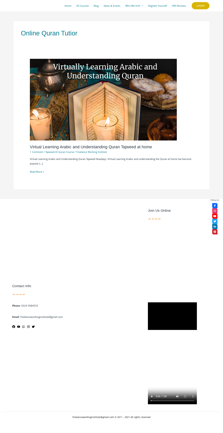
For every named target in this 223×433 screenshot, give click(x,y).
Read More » (37, 171)
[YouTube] (18, 326)
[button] (200, 5)
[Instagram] (28, 326)
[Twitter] (33, 326)
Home (67, 5)
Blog (96, 5)
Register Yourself (157, 5)
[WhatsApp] (23, 326)
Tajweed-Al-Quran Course (59, 152)
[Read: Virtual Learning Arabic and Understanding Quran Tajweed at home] (103, 99)
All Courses (82, 5)
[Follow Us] (214, 205)
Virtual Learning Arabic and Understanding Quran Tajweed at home (91, 147)
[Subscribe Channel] (214, 216)
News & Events (112, 5)
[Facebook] (13, 326)
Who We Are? (132, 5)
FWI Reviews (179, 5)
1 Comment (36, 152)
